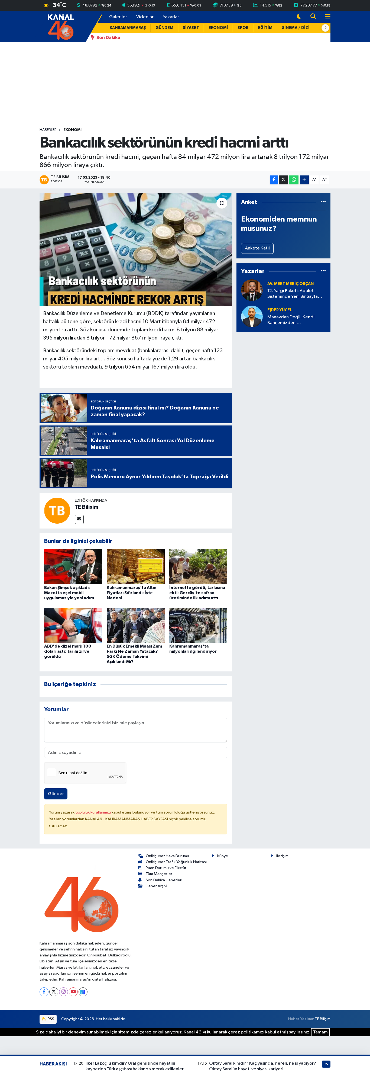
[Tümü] (323, 202)
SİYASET (191, 28)
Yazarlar (171, 17)
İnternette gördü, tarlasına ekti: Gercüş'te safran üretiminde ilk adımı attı (197, 592)
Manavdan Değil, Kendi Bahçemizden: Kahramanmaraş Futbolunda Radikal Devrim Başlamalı (295, 320)
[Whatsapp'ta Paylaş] (293, 179)
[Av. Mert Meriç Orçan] (252, 290)
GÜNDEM (164, 28)
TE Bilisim (86, 507)
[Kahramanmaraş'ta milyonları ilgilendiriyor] (198, 625)
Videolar (145, 17)
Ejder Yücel (279, 310)
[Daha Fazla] (304, 179)
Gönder (56, 794)
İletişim (282, 856)
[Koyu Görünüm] (299, 17)
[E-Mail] (79, 519)
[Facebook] (44, 991)
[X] (53, 991)
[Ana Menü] (325, 17)
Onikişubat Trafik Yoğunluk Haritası (176, 862)
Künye (222, 856)
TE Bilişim (322, 1019)
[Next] (83, 991)
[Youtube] (73, 991)
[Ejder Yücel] (252, 316)
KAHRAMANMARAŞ (128, 28)
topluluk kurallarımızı (93, 812)
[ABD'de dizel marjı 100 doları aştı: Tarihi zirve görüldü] (73, 625)
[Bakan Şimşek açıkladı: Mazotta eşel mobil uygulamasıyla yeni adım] (73, 566)
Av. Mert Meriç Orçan (290, 284)
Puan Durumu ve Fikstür (166, 868)
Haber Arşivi (156, 886)
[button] (325, 28)
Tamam (320, 1032)
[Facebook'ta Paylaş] (274, 179)
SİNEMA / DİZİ (296, 28)
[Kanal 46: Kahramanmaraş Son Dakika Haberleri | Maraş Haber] (61, 26)
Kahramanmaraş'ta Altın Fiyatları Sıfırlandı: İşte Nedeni (131, 592)
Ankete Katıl (257, 248)
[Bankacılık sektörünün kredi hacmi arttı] (136, 249)
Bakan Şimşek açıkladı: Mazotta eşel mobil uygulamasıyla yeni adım (69, 592)
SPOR (243, 28)
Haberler (48, 130)
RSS (50, 1019)
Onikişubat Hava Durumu (167, 856)
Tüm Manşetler (159, 874)
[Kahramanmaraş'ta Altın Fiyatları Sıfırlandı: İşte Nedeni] (136, 566)
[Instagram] (63, 991)
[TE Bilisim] (57, 510)
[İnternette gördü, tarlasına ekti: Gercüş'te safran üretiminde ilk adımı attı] (198, 566)
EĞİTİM (265, 28)
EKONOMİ (218, 28)
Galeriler (118, 17)
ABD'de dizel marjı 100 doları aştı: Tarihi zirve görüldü (67, 651)
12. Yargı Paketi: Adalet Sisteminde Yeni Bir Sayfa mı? (292, 294)
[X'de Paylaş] (283, 179)
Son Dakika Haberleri (164, 880)
